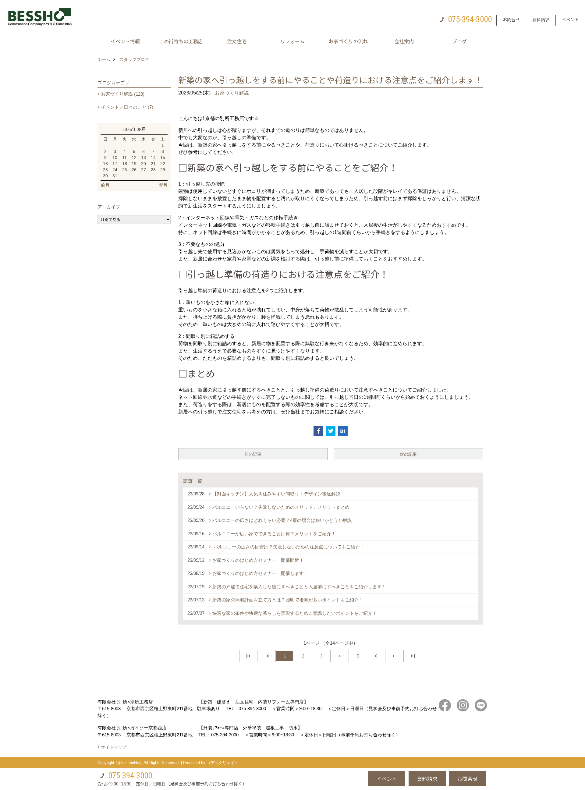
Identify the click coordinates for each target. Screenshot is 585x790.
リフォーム (292, 41)
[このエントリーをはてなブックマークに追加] (343, 431)
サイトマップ (113, 747)
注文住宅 (236, 41)
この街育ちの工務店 (181, 41)
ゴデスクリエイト (222, 762)
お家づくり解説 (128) (122, 94)
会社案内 (404, 41)
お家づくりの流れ (348, 41)
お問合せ (511, 19)
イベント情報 (125, 41)
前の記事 (252, 454)
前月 (105, 185)
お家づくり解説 (232, 92)
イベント (570, 19)
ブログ (459, 41)
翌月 (163, 185)
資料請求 (540, 19)
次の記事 (408, 454)
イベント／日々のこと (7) (127, 107)
